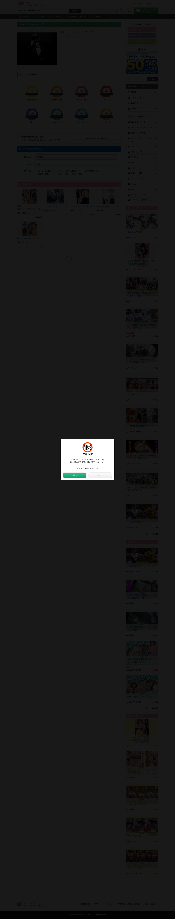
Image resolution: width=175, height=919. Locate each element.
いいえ (100, 475)
